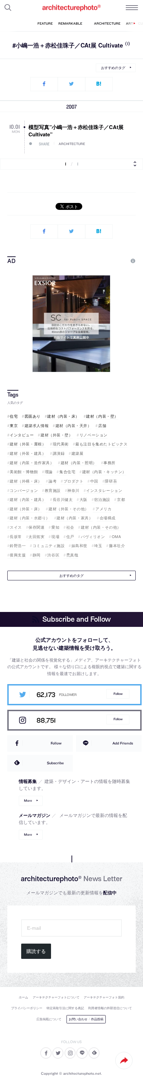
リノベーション (93, 434)
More (28, 800)
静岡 (37, 554)
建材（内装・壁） (102, 416)
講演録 (59, 453)
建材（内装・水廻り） (30, 517)
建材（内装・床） (63, 416)
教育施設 (53, 490)
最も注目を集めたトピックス (101, 443)
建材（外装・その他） (69, 508)
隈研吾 (111, 481)
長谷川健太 (63, 499)
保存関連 (36, 527)
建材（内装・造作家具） (32, 462)
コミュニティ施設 (49, 545)
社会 (70, 527)
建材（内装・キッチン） (104, 471)
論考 (53, 481)
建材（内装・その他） (101, 527)
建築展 (77, 453)
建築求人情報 (37, 425)
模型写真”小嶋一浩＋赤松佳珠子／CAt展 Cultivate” (76, 130)
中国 (94, 481)
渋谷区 (53, 554)
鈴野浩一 (18, 545)
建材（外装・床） (26, 508)
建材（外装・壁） (57, 434)
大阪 (83, 499)
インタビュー (22, 434)
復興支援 (18, 554)
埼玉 (98, 545)
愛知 (55, 527)
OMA (116, 536)
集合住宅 (67, 471)
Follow (118, 694)
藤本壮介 (117, 545)
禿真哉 (72, 554)
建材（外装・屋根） (28, 443)
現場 (55, 536)
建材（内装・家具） (75, 517)
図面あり (33, 416)
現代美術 (61, 443)
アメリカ (103, 508)
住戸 (70, 536)
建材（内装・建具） (28, 499)
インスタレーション (104, 490)
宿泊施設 (102, 499)
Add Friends (122, 743)
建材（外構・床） (26, 481)
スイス (16, 527)
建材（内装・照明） (79, 462)
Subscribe (55, 762)
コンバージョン (24, 490)
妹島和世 (79, 545)
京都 (121, 499)
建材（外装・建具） (28, 453)
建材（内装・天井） (74, 425)
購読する (36, 951)
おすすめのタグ (113, 67)
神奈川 (73, 490)
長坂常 (16, 536)
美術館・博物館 (24, 471)
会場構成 (108, 517)
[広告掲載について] (117, 261)
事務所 (109, 462)
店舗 (102, 425)
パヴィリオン (93, 536)
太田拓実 (36, 536)
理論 (49, 471)
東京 (14, 425)
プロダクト (73, 481)
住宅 (14, 416)
